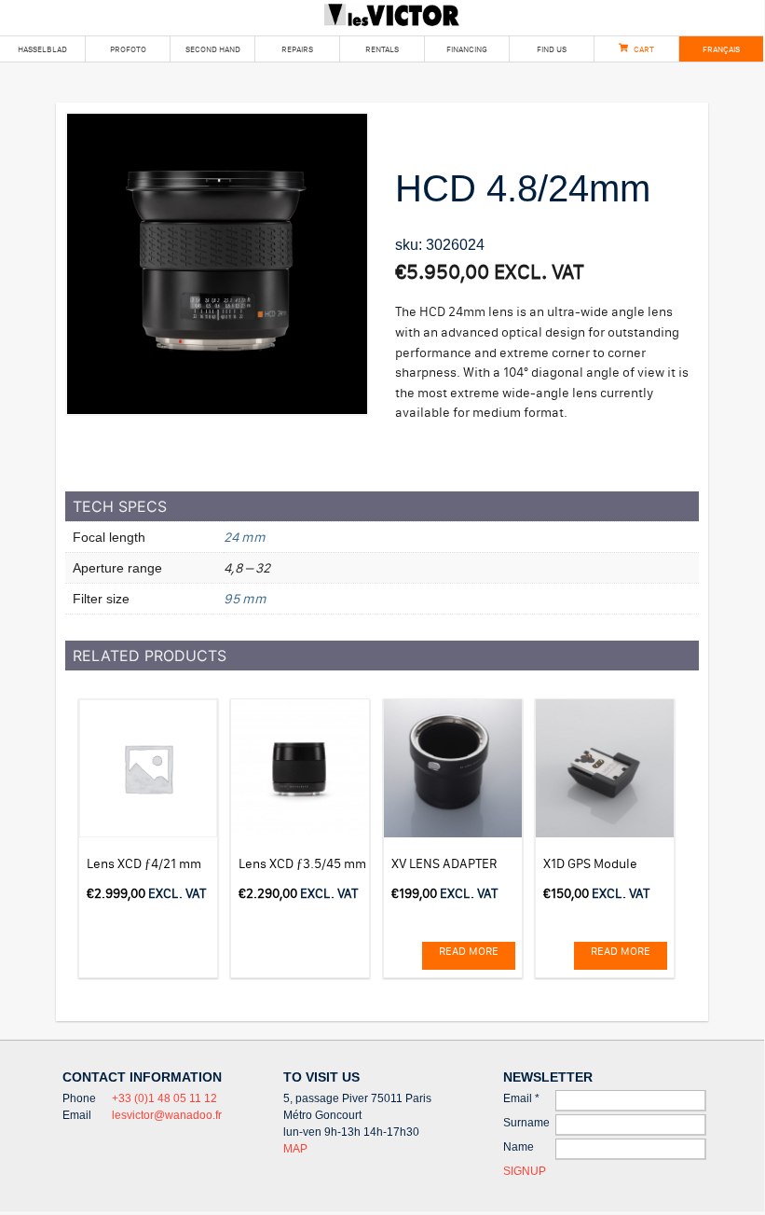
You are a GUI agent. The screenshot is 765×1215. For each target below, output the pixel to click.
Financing (466, 49)
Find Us (552, 49)
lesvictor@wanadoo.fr (167, 1115)
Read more (469, 951)
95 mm (245, 598)
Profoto (128, 49)
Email (521, 1098)
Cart (644, 49)
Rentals (382, 49)
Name (518, 1146)
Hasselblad (42, 49)
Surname (526, 1122)
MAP (295, 1148)
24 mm (245, 537)
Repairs (297, 49)
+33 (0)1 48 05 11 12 (164, 1098)
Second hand (212, 49)
